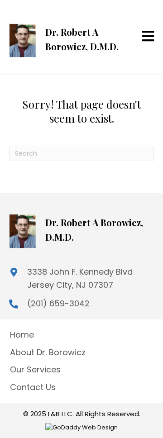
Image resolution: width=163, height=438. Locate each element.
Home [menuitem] (22, 334)
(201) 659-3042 (58, 303)
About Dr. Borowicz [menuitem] (48, 352)
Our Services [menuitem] (35, 369)
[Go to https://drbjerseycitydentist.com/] (65, 37)
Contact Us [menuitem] (33, 387)
